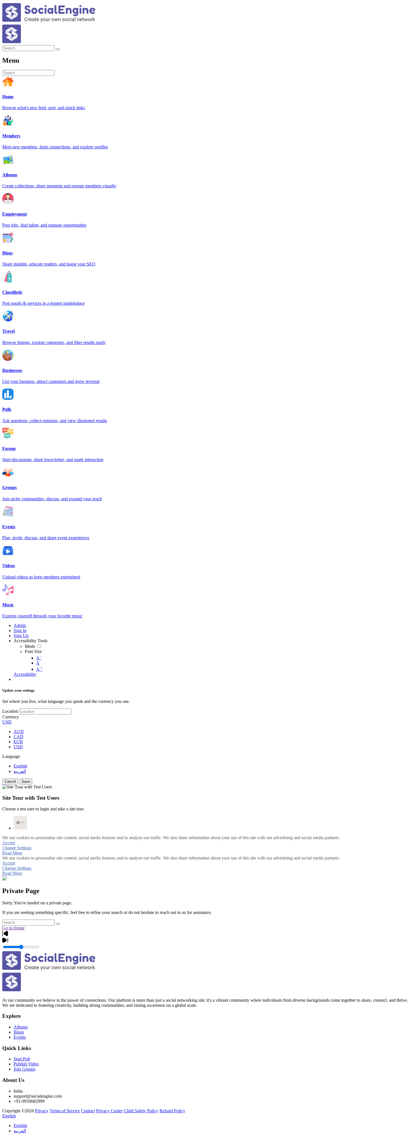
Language (11, 756)
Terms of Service (65, 1110)
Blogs (19, 1032)
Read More (12, 852)
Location (10, 711)
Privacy (42, 1110)
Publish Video (26, 1064)
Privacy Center (109, 1110)
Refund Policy (172, 1110)
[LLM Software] (20, 823)
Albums (21, 1027)
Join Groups (24, 1069)
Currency (10, 716)
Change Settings (16, 847)
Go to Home (13, 928)
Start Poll (22, 1058)
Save (25, 781)
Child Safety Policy (141, 1110)
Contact (88, 1110)
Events (20, 1037)
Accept (8, 842)
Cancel (10, 781)
